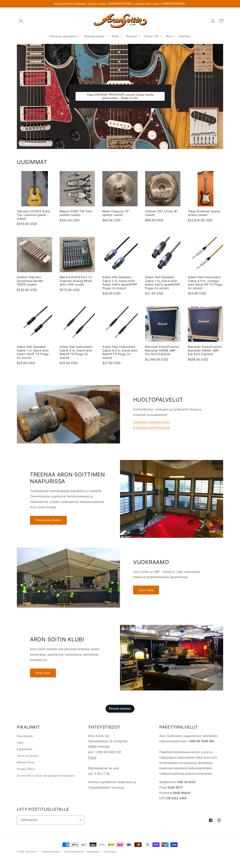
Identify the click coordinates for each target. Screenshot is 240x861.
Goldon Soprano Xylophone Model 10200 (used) (30, 280)
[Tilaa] (80, 820)
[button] (21, 21)
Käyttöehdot (24, 749)
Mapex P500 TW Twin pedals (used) (76, 213)
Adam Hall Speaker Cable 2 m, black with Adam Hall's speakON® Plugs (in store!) (119, 282)
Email (92, 757)
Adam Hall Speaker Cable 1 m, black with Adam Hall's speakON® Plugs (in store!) (162, 282)
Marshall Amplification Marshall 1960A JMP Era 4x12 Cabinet (205, 350)
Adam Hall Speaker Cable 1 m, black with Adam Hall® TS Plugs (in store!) (33, 352)
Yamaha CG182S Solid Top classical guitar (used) (33, 215)
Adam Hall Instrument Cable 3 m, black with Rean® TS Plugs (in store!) (76, 352)
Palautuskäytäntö (51, 851)
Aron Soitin (31, 851)
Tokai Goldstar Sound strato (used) (204, 213)
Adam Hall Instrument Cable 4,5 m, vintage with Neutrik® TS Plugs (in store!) (205, 282)
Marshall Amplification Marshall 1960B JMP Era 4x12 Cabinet (162, 350)
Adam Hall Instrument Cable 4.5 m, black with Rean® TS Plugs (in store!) (120, 352)
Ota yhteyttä (25, 736)
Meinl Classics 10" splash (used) (116, 213)
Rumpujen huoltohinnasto (151, 427)
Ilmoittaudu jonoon (48, 520)
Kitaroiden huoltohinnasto (151, 422)
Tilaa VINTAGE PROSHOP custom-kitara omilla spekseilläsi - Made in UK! (120, 96)
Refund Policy (26, 762)
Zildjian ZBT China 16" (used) (161, 213)
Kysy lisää (146, 590)
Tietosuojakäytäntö (73, 851)
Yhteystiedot (109, 851)
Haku (20, 742)
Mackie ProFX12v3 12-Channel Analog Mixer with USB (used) (76, 280)
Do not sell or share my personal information (45, 775)
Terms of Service (28, 755)
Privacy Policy (26, 768)
